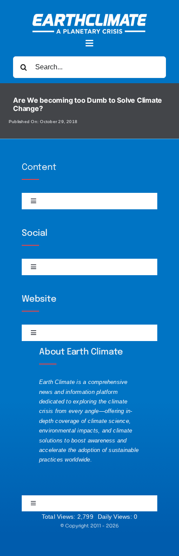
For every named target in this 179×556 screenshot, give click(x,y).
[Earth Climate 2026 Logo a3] (89, 17)
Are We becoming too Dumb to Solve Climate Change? (87, 104)
